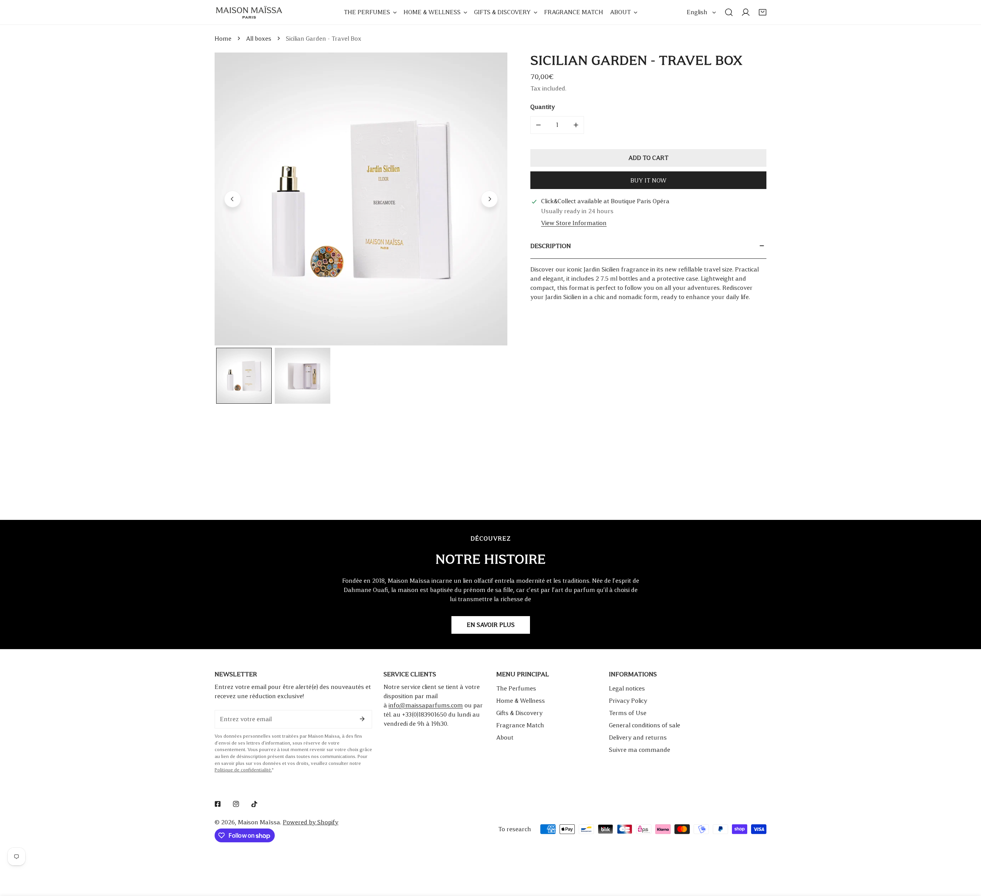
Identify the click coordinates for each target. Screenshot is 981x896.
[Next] (489, 199)
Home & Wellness (520, 701)
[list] (361, 199)
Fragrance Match (520, 725)
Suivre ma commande (639, 750)
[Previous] (232, 199)
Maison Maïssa (259, 822)
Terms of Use (627, 713)
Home (223, 38)
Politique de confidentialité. (243, 770)
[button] (762, 12)
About (504, 737)
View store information (574, 223)
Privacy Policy (628, 701)
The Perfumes (516, 688)
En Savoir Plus (491, 625)
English (697, 12)
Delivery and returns (638, 737)
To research (514, 829)
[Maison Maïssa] (249, 12)
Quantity (542, 107)
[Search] (728, 12)
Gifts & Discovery (519, 713)
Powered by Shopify (310, 822)
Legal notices (627, 688)
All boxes (258, 38)
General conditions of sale (644, 725)
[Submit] (362, 719)
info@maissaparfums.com (426, 705)
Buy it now (648, 180)
